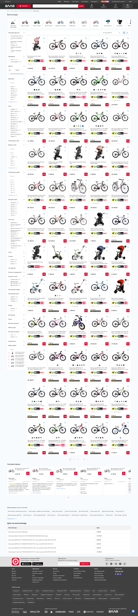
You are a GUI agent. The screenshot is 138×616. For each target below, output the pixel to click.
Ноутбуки (112, 590)
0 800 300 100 (119, 571)
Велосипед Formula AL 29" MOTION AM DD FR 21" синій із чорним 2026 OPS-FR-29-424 (36, 93)
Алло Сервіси (77, 573)
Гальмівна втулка (18, 245)
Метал (14, 209)
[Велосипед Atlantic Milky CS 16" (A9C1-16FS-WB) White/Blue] (120, 428)
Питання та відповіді (37, 577)
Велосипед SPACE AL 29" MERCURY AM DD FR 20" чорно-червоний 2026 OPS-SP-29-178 (99, 405)
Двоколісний (15, 285)
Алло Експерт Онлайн (80, 571)
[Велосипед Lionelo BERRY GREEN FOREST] (57, 152)
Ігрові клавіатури (97, 594)
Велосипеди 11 (52, 515)
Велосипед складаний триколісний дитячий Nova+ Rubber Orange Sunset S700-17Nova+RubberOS (119, 299)
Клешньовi (18, 234)
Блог (33, 575)
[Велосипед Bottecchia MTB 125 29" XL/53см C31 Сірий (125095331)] (36, 152)
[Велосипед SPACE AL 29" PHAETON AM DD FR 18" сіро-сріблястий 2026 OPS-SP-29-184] (120, 44)
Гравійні (18, 109)
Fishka (55, 573)
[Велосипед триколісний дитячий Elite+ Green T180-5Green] (78, 252)
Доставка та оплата (37, 571)
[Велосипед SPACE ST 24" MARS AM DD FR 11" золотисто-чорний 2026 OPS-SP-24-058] (36, 428)
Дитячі (14, 115)
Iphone (37, 590)
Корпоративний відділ (100, 580)
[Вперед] (128, 23)
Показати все (11, 101)
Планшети (86, 590)
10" (13, 165)
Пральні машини (103, 598)
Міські (14, 113)
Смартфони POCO (62, 590)
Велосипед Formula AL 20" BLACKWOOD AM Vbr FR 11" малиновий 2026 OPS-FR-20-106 (57, 368)
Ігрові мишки (86, 594)
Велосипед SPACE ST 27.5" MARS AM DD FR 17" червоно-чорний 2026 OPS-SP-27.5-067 (78, 441)
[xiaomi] (46, 612)
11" (13, 190)
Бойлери (49, 598)
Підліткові (15, 117)
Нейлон (14, 211)
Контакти (14, 580)
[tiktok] (124, 563)
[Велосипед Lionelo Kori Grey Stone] (36, 252)
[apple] (51, 612)
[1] (33, 64)
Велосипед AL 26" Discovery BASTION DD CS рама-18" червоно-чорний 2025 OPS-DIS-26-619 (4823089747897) (57, 299)
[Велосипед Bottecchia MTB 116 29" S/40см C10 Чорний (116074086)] (99, 322)
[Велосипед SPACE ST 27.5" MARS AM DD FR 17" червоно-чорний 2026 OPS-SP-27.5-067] (78, 428)
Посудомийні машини (89, 598)
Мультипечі (78, 598)
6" (12, 152)
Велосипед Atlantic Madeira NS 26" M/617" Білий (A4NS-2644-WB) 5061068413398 (78, 196)
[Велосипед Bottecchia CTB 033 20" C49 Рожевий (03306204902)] (120, 80)
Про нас (14, 575)
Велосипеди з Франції (121, 515)
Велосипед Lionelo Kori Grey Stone (35, 262)
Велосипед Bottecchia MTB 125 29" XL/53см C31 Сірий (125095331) (36, 162)
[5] (75, 203)
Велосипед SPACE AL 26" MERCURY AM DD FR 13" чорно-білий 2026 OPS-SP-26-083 (120, 368)
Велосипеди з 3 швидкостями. (80, 515)
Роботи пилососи (67, 598)
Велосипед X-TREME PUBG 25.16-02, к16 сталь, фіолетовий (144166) (78, 332)
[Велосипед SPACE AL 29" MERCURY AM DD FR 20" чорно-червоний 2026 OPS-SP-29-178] (99, 392)
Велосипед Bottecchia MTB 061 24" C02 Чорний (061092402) (36, 129)
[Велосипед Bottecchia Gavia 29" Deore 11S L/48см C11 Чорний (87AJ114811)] (120, 322)
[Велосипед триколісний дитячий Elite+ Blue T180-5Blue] (36, 286)
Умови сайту (35, 582)
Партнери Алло (98, 573)
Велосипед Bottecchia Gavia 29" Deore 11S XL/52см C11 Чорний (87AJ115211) (36, 229)
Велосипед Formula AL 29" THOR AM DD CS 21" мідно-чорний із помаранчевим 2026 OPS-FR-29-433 (57, 405)
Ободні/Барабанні (17, 238)
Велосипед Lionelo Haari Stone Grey (78, 162)
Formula (14, 90)
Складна (18, 301)
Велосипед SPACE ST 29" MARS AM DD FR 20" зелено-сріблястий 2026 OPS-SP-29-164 (99, 129)
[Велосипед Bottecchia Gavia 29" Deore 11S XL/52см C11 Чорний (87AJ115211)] (36, 219)
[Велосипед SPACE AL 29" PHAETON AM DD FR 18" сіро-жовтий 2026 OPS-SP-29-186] (120, 392)
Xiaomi (13, 97)
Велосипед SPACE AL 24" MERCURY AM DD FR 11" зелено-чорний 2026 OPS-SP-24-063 (99, 93)
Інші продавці (16, 61)
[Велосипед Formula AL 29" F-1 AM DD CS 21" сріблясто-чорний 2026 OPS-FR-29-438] (120, 219)
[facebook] (106, 563)
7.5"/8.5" (14, 157)
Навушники (35, 594)
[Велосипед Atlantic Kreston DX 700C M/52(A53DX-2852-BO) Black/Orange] (57, 44)
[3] (33, 100)
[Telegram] (118, 574)
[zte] (78, 612)
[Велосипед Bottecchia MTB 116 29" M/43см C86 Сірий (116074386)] (120, 116)
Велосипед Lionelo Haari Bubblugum (20, 353)
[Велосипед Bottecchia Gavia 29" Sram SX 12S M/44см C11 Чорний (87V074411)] (120, 152)
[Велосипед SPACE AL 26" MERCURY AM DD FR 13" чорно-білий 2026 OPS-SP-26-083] (120, 355)
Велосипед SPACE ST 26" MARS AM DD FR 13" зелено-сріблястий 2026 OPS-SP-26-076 (57, 441)
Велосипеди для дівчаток (14, 515)
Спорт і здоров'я (14, 11)
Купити (44, 68)
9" (12, 186)
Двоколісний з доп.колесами (16, 282)
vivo (13, 99)
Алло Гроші (56, 571)
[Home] (8, 11)
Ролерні (18, 243)
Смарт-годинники (119, 594)
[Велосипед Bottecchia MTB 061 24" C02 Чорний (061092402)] (36, 116)
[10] (117, 448)
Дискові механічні (18, 228)
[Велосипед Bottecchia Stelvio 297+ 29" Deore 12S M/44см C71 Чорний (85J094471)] (57, 219)
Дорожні (14, 128)
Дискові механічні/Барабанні (15, 231)
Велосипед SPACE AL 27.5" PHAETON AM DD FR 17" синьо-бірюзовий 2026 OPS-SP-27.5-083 (36, 405)
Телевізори (58, 594)
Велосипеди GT (120, 511)
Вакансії (14, 571)
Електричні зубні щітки (19, 602)
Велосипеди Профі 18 (64, 515)
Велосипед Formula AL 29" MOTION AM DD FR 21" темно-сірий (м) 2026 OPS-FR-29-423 (57, 93)
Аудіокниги (76, 575)
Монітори (67, 594)
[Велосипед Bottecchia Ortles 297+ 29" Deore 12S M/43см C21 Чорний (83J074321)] (36, 355)
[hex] (36, 89)
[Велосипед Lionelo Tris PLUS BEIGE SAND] (99, 152)
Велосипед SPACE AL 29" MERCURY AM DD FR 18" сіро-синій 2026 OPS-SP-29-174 (20, 362)
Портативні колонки (18, 598)
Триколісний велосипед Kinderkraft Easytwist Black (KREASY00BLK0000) (97, 229)
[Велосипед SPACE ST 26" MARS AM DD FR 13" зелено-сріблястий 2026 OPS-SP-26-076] (57, 428)
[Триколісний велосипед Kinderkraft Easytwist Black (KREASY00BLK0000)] (99, 219)
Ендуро (18, 136)
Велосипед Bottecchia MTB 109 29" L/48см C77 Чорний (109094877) (57, 129)
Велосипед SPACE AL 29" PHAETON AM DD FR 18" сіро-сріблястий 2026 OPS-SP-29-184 (20, 366)
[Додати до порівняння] (44, 38)
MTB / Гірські (18, 111)
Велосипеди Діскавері (39, 515)
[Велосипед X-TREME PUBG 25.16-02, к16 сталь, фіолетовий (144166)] (78, 322)
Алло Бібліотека (78, 577)
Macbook (26, 594)
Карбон (14, 204)
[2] (54, 64)
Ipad (94, 590)
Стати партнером (99, 575)
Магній (14, 206)
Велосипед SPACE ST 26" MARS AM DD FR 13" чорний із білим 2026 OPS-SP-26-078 (78, 93)
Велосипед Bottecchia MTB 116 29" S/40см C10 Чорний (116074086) (98, 332)
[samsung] (61, 612)
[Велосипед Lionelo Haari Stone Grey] (78, 152)
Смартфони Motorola (75, 590)
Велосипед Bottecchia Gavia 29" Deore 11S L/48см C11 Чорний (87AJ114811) (120, 332)
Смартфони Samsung (48, 590)
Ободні (18, 236)
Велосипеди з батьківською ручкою (17, 511)
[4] (75, 100)
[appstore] (26, 563)
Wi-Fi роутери (76, 594)
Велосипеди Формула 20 (96, 515)
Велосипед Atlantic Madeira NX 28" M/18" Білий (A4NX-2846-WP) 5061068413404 (120, 196)
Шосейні (18, 119)
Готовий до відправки (16, 38)
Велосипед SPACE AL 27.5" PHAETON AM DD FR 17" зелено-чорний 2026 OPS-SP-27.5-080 (78, 129)
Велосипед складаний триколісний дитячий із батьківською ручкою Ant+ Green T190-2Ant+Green (57, 262)
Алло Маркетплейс (99, 571)
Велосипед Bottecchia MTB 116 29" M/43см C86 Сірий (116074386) (119, 129)
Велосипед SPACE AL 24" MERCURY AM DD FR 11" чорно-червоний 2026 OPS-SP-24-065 (78, 368)
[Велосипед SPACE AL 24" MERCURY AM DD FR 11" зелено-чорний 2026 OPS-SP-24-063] (99, 80)
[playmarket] (37, 563)
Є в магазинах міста (17, 36)
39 (84, 459)
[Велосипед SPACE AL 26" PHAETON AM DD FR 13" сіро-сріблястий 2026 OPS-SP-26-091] (78, 44)
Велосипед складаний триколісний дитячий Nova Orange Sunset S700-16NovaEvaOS (118, 262)
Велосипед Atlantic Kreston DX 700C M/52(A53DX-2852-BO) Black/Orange (20, 356)
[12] (54, 306)
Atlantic (14, 88)
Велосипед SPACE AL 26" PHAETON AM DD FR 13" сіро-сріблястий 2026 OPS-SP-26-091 (20, 359)
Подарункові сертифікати (60, 580)
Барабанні (18, 222)
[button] (95, 69)
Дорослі (14, 126)
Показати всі (11, 518)
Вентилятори (40, 598)
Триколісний (15, 279)
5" (12, 180)
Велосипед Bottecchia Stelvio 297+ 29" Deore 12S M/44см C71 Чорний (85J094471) (57, 229)
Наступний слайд (128, 480)
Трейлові (18, 132)
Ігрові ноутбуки (17, 594)
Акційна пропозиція (16, 47)
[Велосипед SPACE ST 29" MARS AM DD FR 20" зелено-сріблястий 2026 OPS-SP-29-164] (99, 116)
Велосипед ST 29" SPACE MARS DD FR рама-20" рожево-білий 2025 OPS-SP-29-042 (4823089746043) (57, 332)
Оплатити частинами (58, 575)
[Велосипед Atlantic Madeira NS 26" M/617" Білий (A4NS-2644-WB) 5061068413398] (78, 186)
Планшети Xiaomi (102, 590)
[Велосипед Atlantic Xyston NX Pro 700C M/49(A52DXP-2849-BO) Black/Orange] (99, 186)
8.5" (13, 163)
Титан (13, 215)
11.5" (13, 192)
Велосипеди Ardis (83, 511)
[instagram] (111, 563)
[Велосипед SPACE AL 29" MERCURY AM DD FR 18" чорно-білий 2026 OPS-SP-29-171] (78, 392)
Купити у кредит (57, 577)
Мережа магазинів (17, 577)
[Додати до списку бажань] (44, 42)
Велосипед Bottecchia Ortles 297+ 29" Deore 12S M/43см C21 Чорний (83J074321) (37, 368)
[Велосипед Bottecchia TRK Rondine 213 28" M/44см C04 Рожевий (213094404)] (78, 219)
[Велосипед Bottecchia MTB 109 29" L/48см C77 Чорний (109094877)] (57, 116)
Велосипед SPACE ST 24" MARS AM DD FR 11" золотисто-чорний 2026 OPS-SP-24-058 (36, 441)
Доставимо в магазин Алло (16, 42)
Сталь (14, 213)
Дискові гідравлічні (18, 225)
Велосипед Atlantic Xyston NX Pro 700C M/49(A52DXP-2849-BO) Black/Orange (99, 196)
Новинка (14, 45)
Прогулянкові (16, 130)
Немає (14, 247)
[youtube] (120, 563)
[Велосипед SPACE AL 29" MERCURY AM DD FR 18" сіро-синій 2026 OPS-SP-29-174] (99, 44)
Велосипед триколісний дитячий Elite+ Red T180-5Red (78, 299)
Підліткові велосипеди (108, 511)
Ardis (13, 86)
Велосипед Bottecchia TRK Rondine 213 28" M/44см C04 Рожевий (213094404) (77, 229)
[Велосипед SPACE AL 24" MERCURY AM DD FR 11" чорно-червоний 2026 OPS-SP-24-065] (78, 355)
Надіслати (34, 6)
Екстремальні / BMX (18, 121)
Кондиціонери (30, 598)
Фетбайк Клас (109, 515)
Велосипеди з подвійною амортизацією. (39, 511)
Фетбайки (18, 123)
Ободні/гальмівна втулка (15, 240)
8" (12, 159)
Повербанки (31, 602)
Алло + (14, 59)
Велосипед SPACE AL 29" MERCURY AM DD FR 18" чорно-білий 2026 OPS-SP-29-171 (78, 405)
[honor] (100, 612)
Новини (14, 573)
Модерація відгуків (37, 580)
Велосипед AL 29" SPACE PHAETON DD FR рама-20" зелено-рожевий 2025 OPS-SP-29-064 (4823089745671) (36, 332)
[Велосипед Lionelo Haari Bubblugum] (36, 44)
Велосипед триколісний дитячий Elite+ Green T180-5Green (78, 262)
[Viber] (116, 574)
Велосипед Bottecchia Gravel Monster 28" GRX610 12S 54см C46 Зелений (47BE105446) (57, 196)
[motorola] (88, 612)
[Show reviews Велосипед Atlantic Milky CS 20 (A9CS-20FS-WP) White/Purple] (59, 470)
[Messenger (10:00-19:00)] (120, 574)
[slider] (9, 74)
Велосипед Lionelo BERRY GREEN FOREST (56, 162)
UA (130, 1)
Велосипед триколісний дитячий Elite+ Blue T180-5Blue (36, 299)
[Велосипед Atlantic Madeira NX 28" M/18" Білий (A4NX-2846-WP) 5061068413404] (120, 186)
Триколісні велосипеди (71, 511)
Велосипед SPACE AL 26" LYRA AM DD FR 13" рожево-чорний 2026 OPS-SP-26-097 (98, 368)
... (80, 459)
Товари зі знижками (16, 51)
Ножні (18, 259)
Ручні (18, 261)
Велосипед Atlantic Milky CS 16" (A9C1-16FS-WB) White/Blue (119, 441)
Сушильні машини (115, 598)
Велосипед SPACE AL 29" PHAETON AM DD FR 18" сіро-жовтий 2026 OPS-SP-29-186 (119, 405)
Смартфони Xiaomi (27, 590)
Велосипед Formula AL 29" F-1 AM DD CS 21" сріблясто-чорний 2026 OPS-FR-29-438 (120, 229)
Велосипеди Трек (95, 511)
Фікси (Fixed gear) (16, 134)
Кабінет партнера (99, 577)
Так (13, 334)
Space (13, 93)
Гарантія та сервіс (37, 573)
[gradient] (76, 53)
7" (12, 154)
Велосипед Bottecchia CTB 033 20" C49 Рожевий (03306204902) (120, 93)
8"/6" (13, 161)
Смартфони (16, 590)
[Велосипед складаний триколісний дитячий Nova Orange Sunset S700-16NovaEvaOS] (120, 252)
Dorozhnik (14, 95)
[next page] (87, 459)
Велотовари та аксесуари (26, 11)
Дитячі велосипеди (57, 511)
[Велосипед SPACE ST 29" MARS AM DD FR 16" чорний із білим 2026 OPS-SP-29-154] (99, 428)
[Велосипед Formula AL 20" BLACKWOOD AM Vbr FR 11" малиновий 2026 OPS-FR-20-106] (57, 355)
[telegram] (115, 563)
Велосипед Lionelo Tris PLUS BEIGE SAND (98, 162)
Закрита (18, 296)
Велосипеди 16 (27, 515)
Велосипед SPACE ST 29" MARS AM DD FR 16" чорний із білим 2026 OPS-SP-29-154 (99, 441)
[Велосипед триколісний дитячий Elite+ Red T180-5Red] (78, 286)
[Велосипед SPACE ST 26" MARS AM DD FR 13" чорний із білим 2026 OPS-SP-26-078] (78, 80)
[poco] (71, 612)
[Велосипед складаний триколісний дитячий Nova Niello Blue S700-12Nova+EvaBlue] (99, 252)
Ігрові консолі (108, 594)
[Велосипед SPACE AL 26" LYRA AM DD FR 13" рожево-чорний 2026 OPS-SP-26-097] (99, 355)
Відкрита (18, 299)
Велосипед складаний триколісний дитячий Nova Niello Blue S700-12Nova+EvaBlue (99, 262)
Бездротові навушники (46, 594)
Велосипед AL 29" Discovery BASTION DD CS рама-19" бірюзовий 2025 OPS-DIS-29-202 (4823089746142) (99, 299)
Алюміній (15, 202)
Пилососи (57, 598)
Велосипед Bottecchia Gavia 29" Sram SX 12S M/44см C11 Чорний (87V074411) (120, 162)
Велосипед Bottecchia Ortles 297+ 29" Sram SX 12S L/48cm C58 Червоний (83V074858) (37, 196)
